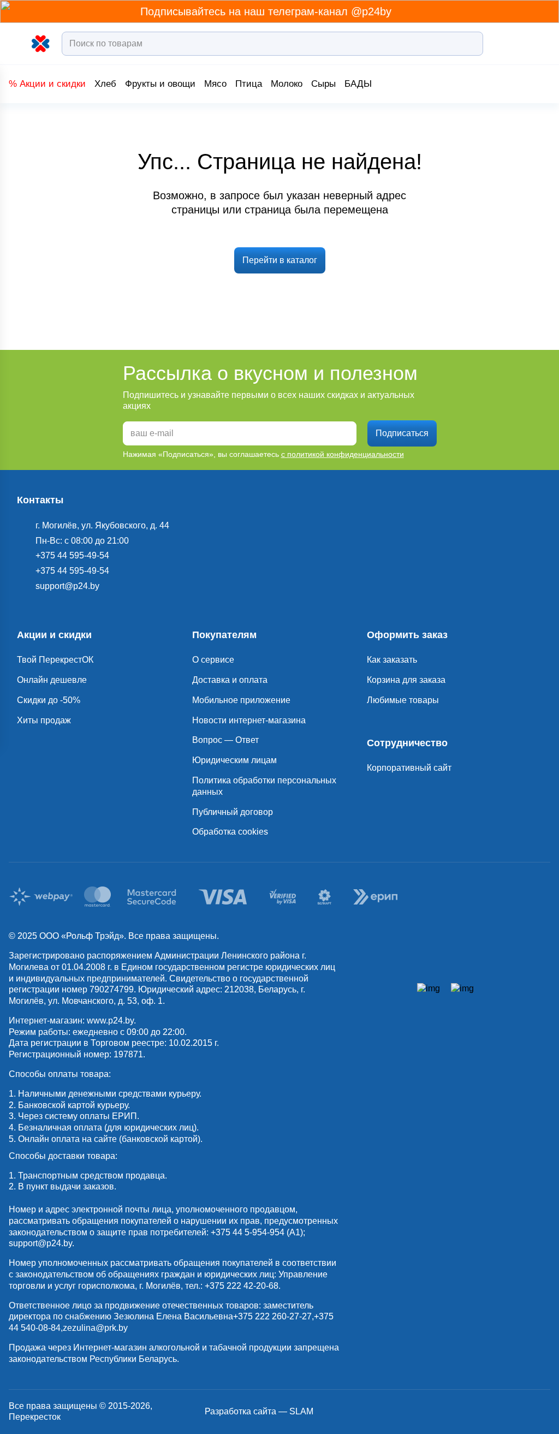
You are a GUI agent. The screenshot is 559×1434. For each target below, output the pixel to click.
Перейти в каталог (279, 260)
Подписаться (402, 433)
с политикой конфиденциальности (342, 454)
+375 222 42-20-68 (241, 1285)
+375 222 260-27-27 (272, 1316)
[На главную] (41, 43)
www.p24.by (110, 1020)
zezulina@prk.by (95, 1327)
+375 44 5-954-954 (247, 1232)
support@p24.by (40, 1243)
